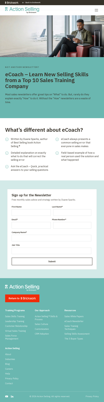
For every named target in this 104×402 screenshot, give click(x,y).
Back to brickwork (32, 2)
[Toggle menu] (96, 10)
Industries (10, 359)
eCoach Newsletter (73, 321)
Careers (9, 368)
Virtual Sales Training (15, 331)
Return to (14, 298)
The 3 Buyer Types (73, 338)
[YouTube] (6, 396)
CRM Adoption (42, 333)
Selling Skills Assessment (77, 333)
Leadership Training (14, 321)
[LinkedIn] (12, 396)
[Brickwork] (11, 3)
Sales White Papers (74, 316)
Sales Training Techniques (71, 327)
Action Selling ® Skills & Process (46, 318)
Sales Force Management (11, 337)
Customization (42, 329)
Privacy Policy (12, 378)
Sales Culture (41, 324)
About (8, 354)
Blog (7, 364)
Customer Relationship (16, 326)
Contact (9, 383)
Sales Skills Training (15, 316)
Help (7, 373)
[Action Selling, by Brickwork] (22, 10)
